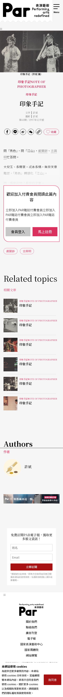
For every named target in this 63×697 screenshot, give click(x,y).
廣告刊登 (31, 633)
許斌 (35, 112)
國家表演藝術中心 (31, 644)
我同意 (52, 680)
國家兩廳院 (31, 650)
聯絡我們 (31, 627)
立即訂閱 (31, 567)
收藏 (53, 132)
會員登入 (18, 231)
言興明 (27, 251)
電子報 (31, 638)
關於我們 (31, 621)
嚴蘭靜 (43, 150)
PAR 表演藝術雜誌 (31, 610)
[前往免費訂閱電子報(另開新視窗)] (31, 498)
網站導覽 (31, 655)
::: (48, 6)
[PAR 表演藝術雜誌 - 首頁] (23, 11)
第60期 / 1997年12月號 (31, 120)
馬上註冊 (45, 231)
